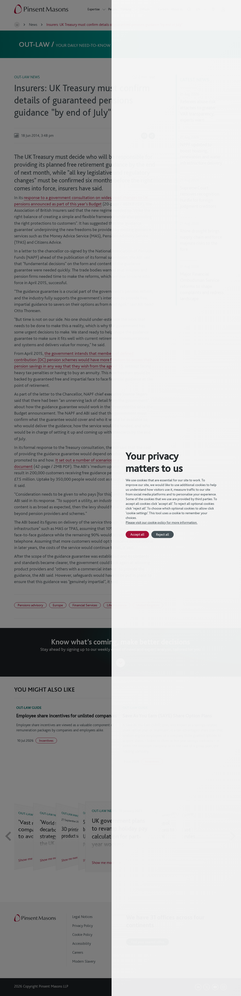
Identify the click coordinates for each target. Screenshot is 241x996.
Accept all (137, 534)
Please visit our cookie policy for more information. (161, 522)
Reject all (162, 534)
